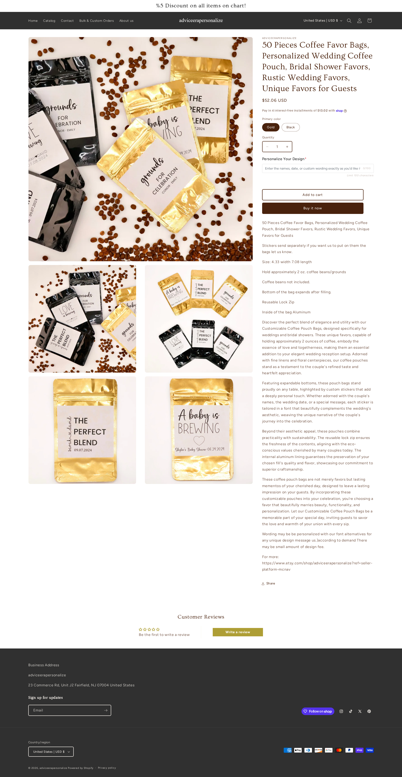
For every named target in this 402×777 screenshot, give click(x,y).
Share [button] (270, 583)
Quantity (268, 137)
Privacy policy (107, 767)
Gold (271, 127)
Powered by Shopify (80, 768)
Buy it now (312, 208)
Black (290, 127)
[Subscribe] (106, 710)
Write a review (237, 632)
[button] (349, 20)
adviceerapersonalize (53, 768)
